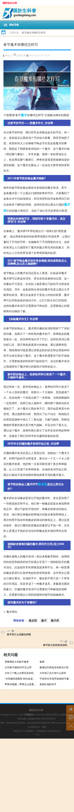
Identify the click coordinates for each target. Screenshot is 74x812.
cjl (12, 55)
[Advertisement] (37, 775)
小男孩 (37, 734)
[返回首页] (70, 709)
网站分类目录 (52, 714)
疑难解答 (32, 718)
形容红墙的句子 (48, 684)
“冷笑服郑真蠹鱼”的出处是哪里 (21, 678)
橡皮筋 (42, 484)
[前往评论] (70, 717)
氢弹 (42, 661)
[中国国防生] (37, 12)
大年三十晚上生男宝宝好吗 (19, 673)
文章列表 (14, 32)
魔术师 (55, 620)
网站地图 (22, 718)
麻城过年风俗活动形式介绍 (54, 667)
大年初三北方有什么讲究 (53, 673)
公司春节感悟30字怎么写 (18, 667)
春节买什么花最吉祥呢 (19, 634)
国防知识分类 (10, 2)
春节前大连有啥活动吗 (55, 645)
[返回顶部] (70, 726)
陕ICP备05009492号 (46, 718)
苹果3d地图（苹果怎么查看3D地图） (21, 684)
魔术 (24, 115)
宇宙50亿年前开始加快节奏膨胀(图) (56, 678)
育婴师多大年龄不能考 (17, 661)
